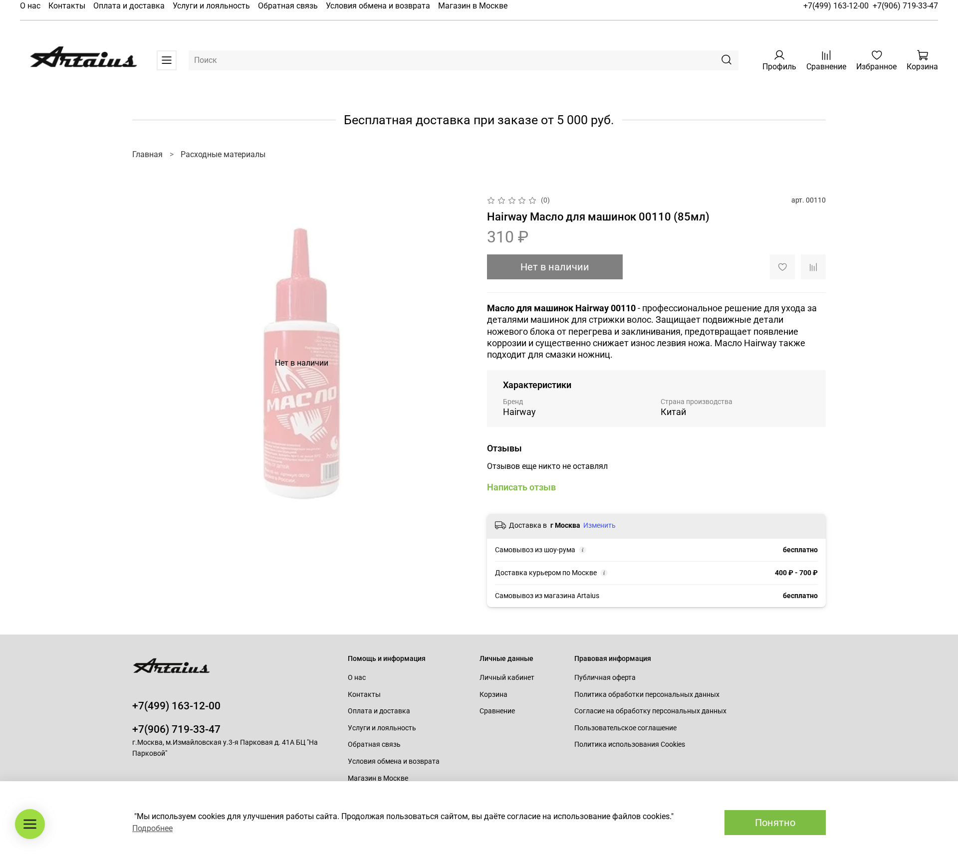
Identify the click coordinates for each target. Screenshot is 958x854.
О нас (30, 5)
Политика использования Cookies (629, 744)
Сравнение (497, 711)
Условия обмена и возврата (378, 5)
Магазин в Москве (472, 5)
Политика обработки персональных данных (646, 694)
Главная (147, 154)
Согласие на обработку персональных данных (650, 711)
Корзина (493, 694)
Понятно (775, 823)
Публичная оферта (605, 677)
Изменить (599, 525)
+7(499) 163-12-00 (836, 5)
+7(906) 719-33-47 (905, 5)
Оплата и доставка (129, 5)
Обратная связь (288, 5)
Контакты (66, 5)
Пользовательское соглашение (625, 728)
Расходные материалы (223, 154)
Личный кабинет (506, 677)
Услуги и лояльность (211, 5)
